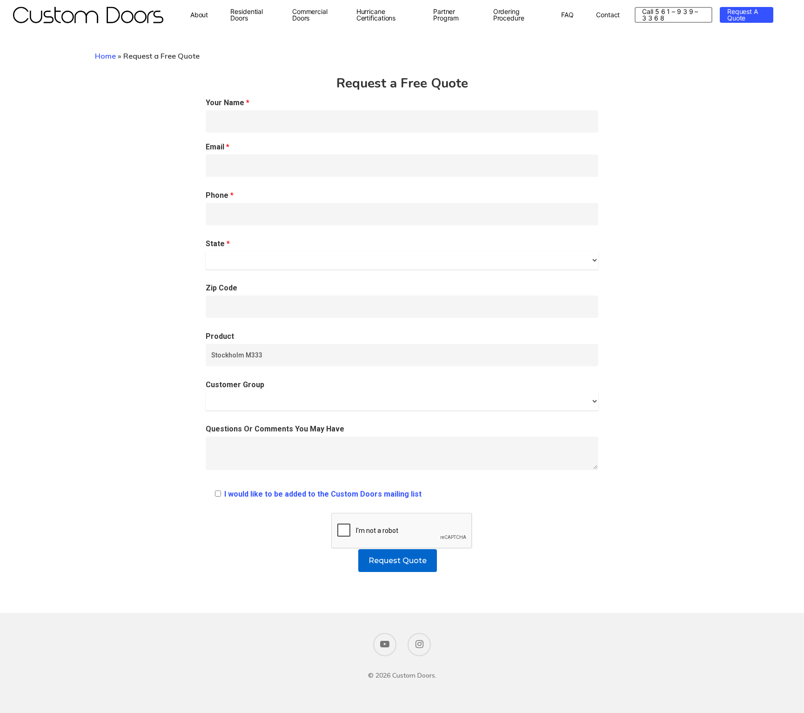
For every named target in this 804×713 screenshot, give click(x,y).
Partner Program (446, 14)
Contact (608, 15)
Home (105, 56)
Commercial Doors (310, 14)
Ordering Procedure (508, 14)
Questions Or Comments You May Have (275, 428)
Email (217, 146)
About (199, 15)
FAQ (567, 15)
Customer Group (235, 384)
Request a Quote (742, 14)
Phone (220, 195)
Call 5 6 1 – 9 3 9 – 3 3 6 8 (670, 14)
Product (220, 336)
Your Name (227, 102)
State (218, 243)
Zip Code (221, 287)
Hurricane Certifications (376, 14)
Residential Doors (246, 14)
